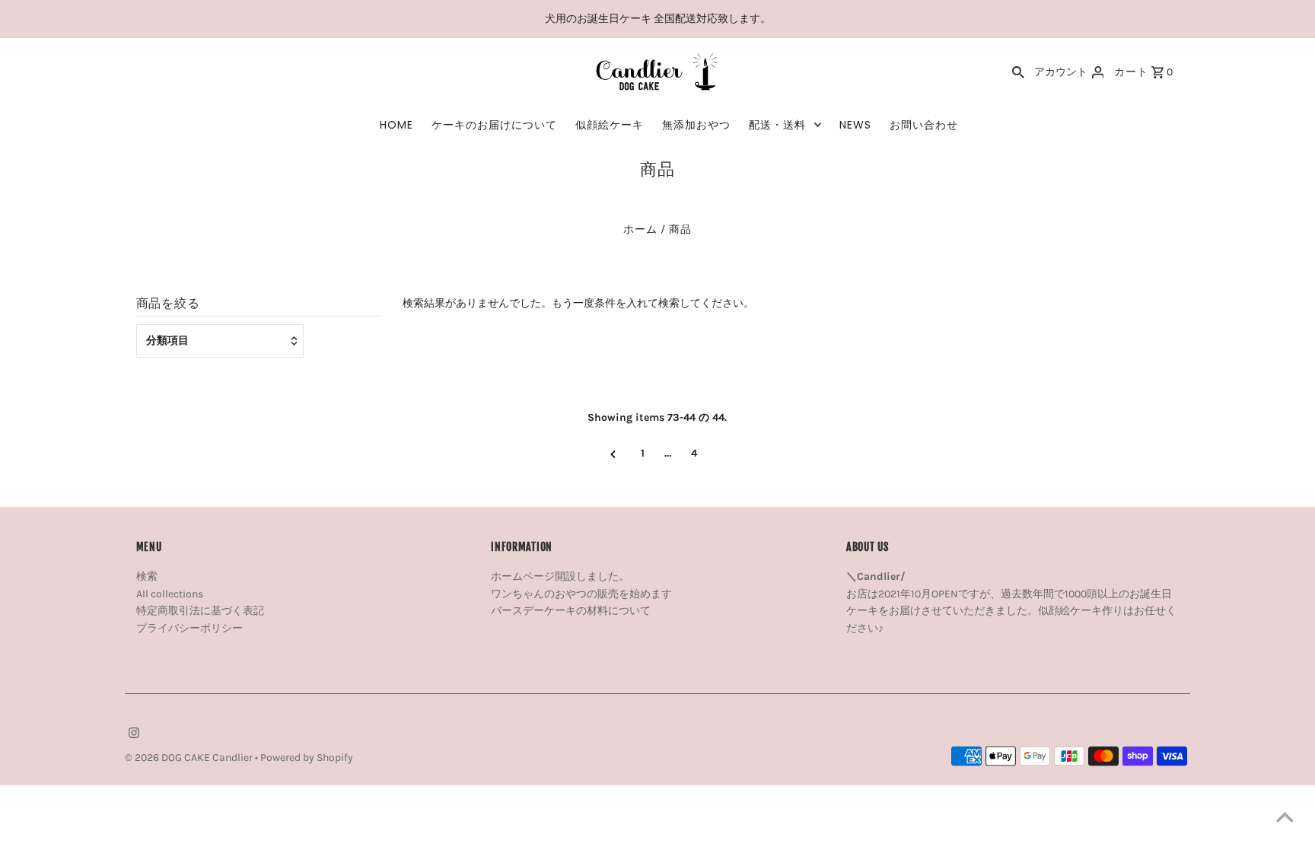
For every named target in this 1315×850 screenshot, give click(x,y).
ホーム (640, 229)
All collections (169, 593)
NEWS (855, 124)
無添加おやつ (696, 124)
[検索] (1018, 72)
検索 (147, 576)
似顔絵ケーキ (609, 124)
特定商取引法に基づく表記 (200, 610)
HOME (396, 124)
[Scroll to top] (1284, 819)
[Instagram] (132, 734)
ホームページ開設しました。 (560, 576)
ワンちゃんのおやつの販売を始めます (581, 593)
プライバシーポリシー (189, 628)
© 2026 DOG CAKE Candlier (190, 757)
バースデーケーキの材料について (571, 610)
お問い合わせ (924, 124)
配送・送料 (777, 124)
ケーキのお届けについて (494, 124)
